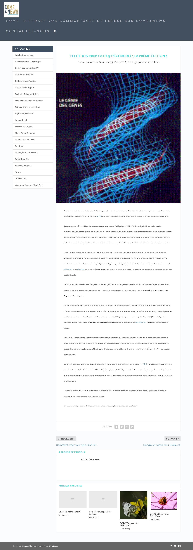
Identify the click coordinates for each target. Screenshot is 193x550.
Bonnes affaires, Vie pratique (28, 62)
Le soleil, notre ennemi (69, 512)
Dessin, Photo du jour (24, 88)
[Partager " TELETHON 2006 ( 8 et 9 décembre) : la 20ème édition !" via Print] (132, 426)
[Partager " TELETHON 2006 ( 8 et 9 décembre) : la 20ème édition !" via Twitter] (121, 426)
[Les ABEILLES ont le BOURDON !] (164, 500)
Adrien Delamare (100, 62)
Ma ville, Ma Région (23, 127)
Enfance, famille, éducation (27, 107)
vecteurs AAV (140, 322)
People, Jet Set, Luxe (24, 140)
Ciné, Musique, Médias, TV (26, 68)
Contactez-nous (28, 31)
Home (12, 21)
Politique (19, 146)
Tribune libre (21, 179)
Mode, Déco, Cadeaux (25, 133)
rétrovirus (80, 269)
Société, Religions (23, 166)
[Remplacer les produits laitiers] (103, 499)
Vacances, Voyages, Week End (28, 185)
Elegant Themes (29, 546)
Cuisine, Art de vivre (24, 75)
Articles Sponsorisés (24, 55)
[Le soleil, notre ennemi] (73, 499)
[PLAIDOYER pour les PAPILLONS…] (133, 505)
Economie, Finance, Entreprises (29, 101)
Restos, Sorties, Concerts (26, 153)
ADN (145, 364)
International (21, 120)
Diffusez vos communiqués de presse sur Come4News (94, 21)
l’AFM (98, 216)
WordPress (53, 546)
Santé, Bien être (22, 159)
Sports (18, 172)
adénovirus (68, 269)
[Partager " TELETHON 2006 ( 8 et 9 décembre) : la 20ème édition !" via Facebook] (116, 426)
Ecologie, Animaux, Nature (143, 62)
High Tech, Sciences (24, 114)
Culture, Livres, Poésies (25, 81)
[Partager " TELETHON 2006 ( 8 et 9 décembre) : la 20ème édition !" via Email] (127, 426)
